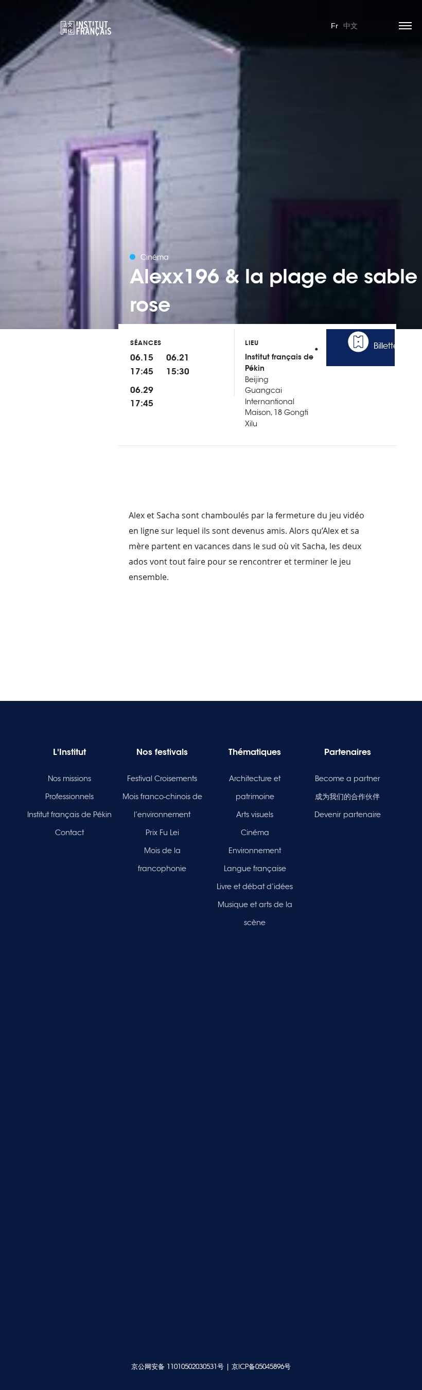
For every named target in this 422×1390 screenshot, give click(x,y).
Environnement (254, 850)
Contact (69, 832)
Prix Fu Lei (162, 832)
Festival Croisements (162, 778)
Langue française (255, 868)
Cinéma (255, 832)
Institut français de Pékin (69, 814)
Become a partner (347, 778)
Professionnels (69, 796)
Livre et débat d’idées (255, 886)
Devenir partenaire (347, 814)
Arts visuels (254, 814)
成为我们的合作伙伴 (347, 796)
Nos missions (69, 778)
